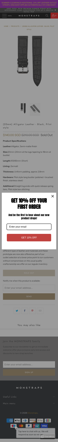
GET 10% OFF (29, 237)
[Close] (52, 196)
